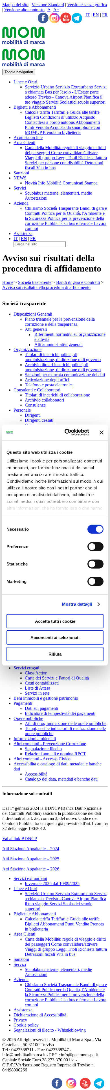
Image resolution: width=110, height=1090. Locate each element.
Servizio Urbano (40, 87)
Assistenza (23, 233)
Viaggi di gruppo (40, 157)
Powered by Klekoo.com (24, 1075)
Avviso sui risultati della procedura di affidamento (46, 287)
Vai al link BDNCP (19, 838)
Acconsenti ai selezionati (55, 637)
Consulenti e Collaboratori (37, 389)
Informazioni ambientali (35, 738)
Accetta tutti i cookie (55, 621)
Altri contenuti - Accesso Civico (42, 758)
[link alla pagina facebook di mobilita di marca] (57, 1084)
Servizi (20, 188)
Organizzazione (27, 349)
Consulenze (35, 405)
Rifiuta (55, 653)
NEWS (20, 177)
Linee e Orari (25, 81)
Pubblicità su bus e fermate (69, 223)
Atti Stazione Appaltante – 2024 (30, 848)
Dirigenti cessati (39, 420)
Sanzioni (21, 172)
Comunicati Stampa (80, 183)
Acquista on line (28, 137)
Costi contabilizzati (42, 683)
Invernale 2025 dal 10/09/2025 (52, 883)
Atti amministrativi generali (58, 344)
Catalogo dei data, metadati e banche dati (61, 779)
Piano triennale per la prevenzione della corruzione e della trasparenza (60, 322)
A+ (56, 9)
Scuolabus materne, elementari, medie (58, 193)
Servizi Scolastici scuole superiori (75, 102)
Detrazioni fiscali (40, 954)
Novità (31, 183)
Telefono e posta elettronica (49, 384)
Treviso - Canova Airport (60, 97)
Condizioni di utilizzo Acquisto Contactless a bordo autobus (60, 120)
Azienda (21, 203)
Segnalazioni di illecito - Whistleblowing (50, 1030)
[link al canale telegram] (77, 18)
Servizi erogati (26, 667)
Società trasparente (34, 282)
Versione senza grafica (87, 4)
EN (96, 14)
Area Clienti (24, 142)
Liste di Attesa (37, 688)
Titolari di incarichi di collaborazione (57, 395)
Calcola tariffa (38, 112)
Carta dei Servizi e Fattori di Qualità (57, 678)
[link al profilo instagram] (54, 18)
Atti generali (36, 329)
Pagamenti (23, 703)
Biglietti (32, 117)
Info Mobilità (50, 183)
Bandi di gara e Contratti (78, 282)
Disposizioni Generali (33, 314)
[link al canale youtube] (65, 18)
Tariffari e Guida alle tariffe (75, 112)
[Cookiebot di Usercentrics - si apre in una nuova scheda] (66, 432)
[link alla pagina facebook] (43, 18)
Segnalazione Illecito (43, 748)
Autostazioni (36, 198)
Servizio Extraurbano (74, 87)
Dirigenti (33, 415)
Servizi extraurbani (30, 878)
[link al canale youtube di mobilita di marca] (85, 1084)
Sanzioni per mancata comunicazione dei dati (65, 374)
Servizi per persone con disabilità (55, 162)
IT (87, 14)
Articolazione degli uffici (47, 379)
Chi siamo (34, 208)
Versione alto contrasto (24, 9)
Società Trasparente (62, 208)
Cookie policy (26, 1025)
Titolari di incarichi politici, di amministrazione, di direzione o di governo (63, 357)
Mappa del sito (15, 4)
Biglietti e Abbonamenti (35, 107)
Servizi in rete (37, 693)
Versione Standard (48, 4)
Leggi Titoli (67, 157)
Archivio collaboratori (44, 400)
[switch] (95, 546)
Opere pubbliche (28, 718)
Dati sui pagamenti (41, 708)
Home (7, 282)
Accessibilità (36, 774)
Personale (22, 410)
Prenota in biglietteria (62, 132)
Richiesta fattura (92, 157)
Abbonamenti (88, 122)
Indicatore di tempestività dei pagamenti (60, 713)
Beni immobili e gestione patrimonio (46, 698)
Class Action (36, 673)
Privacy (20, 1020)
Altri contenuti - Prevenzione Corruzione (50, 743)
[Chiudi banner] (102, 432)
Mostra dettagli (77, 604)
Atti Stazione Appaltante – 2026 (30, 868)
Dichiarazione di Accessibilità (40, 1015)
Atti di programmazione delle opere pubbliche (65, 723)
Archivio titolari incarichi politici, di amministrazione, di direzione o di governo (63, 367)
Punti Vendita (37, 127)
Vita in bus (46, 167)
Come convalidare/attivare (74, 152)
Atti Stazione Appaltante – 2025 (30, 858)
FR (105, 14)
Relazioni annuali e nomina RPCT (55, 753)
